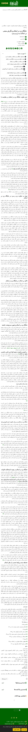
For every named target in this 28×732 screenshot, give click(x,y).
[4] (26, 400)
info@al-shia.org (8, 723)
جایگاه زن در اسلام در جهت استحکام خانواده (16, 72)
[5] (24, 410)
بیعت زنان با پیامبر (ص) (18, 66)
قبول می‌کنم (24, 729)
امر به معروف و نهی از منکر (13, 348)
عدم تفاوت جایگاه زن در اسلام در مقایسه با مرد (15, 56)
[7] (18, 481)
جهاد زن (19, 45)
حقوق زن (19, 41)
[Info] (7, 3)
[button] (21, 48)
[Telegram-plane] (16, 718)
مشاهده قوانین (17, 729)
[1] (12, 168)
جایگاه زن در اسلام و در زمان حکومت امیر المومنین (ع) (13, 69)
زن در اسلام (4, 101)
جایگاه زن (22, 43)
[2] (9, 189)
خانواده (8, 25)
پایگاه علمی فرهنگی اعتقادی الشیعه (19, 25)
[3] (18, 354)
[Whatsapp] (12, 718)
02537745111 (22, 723)
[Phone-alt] (4, 3)
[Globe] (2, 3)
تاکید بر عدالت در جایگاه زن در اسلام (17, 61)
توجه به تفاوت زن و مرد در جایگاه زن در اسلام (15, 59)
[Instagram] (14, 718)
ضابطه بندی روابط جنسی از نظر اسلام (17, 75)
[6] (3, 444)
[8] (3, 513)
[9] (3, 560)
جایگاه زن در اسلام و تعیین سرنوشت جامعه (16, 64)
